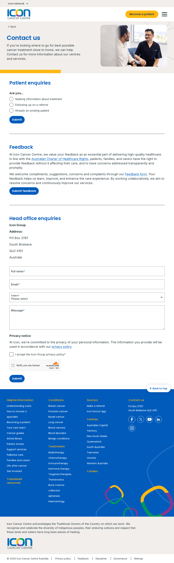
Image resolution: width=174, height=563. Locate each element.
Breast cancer (56, 406)
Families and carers (18, 460)
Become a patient (141, 14)
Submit (17, 120)
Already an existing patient (32, 110)
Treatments (56, 446)
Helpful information (20, 400)
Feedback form (136, 174)
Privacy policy (63, 558)
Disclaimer (101, 558)
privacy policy (61, 346)
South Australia (96, 447)
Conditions (56, 400)
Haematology (56, 501)
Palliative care (15, 455)
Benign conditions (58, 438)
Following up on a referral (31, 104)
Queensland (94, 441)
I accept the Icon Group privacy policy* (40, 354)
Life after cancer (17, 465)
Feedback (83, 558)
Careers (92, 471)
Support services (17, 449)
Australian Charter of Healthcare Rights (59, 159)
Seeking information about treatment (38, 99)
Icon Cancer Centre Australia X (140, 419)
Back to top (160, 388)
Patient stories (15, 444)
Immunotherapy (58, 463)
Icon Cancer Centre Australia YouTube (149, 419)
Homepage (18, 14)
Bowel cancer (56, 417)
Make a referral (96, 406)
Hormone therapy (58, 468)
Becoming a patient (18, 422)
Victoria (91, 458)
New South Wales (97, 436)
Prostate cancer (58, 411)
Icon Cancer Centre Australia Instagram (131, 428)
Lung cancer (55, 422)
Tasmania (93, 452)
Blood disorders (57, 433)
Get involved (14, 471)
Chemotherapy (57, 458)
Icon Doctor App (96, 411)
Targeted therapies (59, 474)
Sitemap (138, 558)
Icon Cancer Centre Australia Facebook (131, 419)
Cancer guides (15, 433)
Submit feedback (24, 191)
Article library (14, 438)
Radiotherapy (56, 452)
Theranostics (56, 479)
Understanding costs (19, 406)
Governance (120, 558)
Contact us (136, 400)
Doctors (92, 400)
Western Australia (97, 463)
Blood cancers (56, 427)
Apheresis (54, 496)
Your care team (16, 427)
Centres (92, 419)
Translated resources (14, 481)
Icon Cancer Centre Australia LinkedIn (158, 419)
